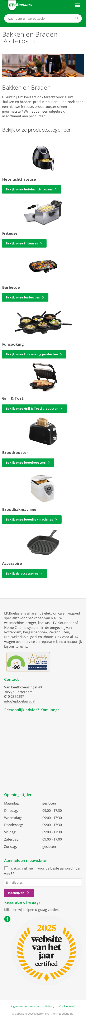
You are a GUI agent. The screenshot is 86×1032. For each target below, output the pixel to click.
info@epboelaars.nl (19, 701)
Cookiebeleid (67, 1006)
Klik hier (10, 909)
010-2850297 (14, 696)
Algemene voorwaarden (25, 1006)
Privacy (49, 1006)
